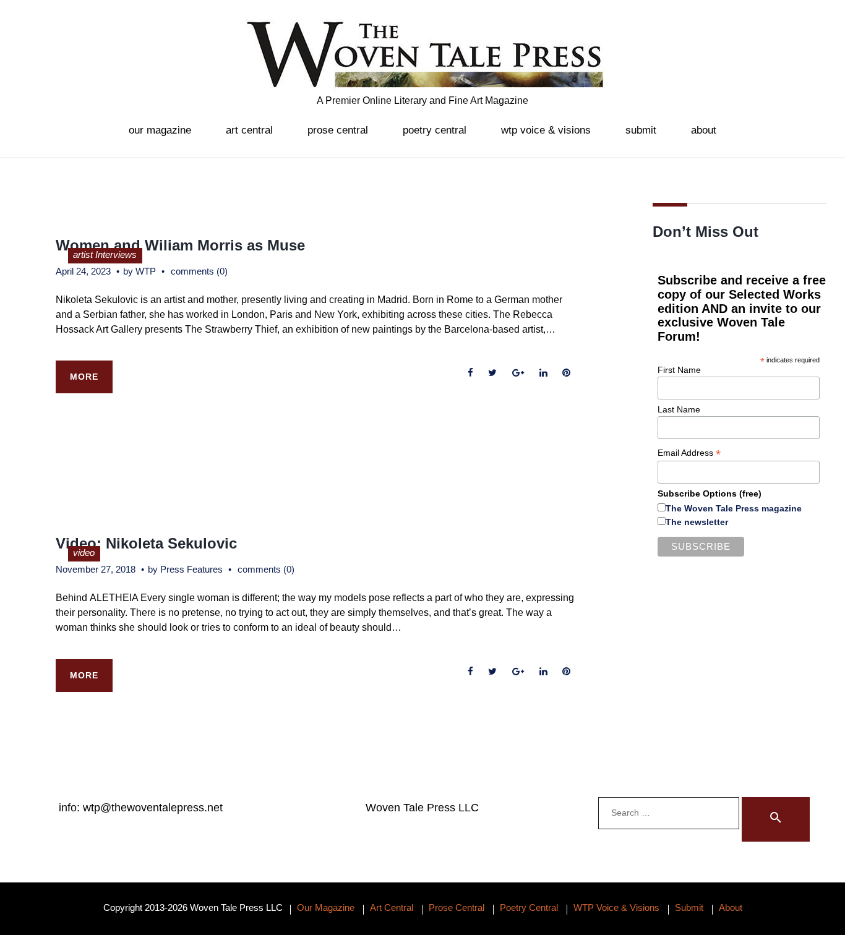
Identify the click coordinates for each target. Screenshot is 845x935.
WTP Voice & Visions (546, 130)
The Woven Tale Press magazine (734, 508)
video (84, 552)
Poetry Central (434, 130)
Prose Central (337, 130)
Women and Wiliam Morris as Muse (180, 245)
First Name (679, 370)
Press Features (191, 569)
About (703, 130)
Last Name (679, 409)
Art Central (249, 130)
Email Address (689, 453)
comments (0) (199, 271)
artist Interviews (105, 254)
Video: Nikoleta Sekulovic (146, 543)
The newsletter (697, 522)
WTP (145, 271)
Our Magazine (160, 130)
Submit (640, 130)
